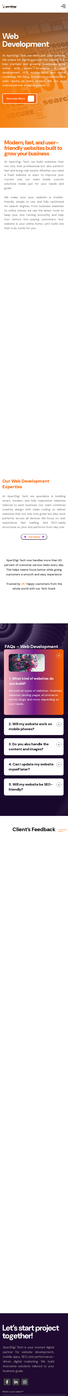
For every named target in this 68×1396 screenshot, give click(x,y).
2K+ (23, 584)
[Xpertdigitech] (9, 6)
